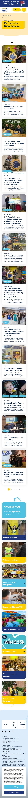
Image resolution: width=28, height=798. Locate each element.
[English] (24, 2)
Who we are (5, 723)
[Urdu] (22, 4)
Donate (17, 10)
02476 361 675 (6, 742)
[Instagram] (6, 731)
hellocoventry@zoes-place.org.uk (10, 741)
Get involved (22, 723)
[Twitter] (3, 731)
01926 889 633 (6, 756)
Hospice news (5, 17)
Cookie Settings (14, 787)
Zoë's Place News (6, 15)
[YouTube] (12, 731)
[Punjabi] (24, 3)
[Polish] (22, 3)
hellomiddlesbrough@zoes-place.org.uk (12, 749)
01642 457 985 (6, 751)
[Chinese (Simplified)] (22, 2)
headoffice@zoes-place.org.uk (9, 758)
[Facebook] (9, 731)
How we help (13, 724)
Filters (13, 43)
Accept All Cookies (14, 792)
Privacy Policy (17, 779)
